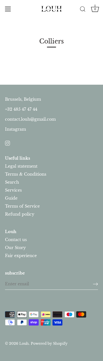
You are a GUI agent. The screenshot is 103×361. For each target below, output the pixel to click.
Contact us (16, 239)
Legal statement (21, 166)
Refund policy (19, 214)
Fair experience (21, 255)
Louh (24, 344)
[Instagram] (7, 142)
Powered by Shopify (49, 344)
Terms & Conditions (25, 174)
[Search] (82, 9)
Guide (11, 198)
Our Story (15, 247)
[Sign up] (95, 284)
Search (12, 182)
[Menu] (8, 8)
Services (13, 190)
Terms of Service (22, 206)
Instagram (15, 129)
